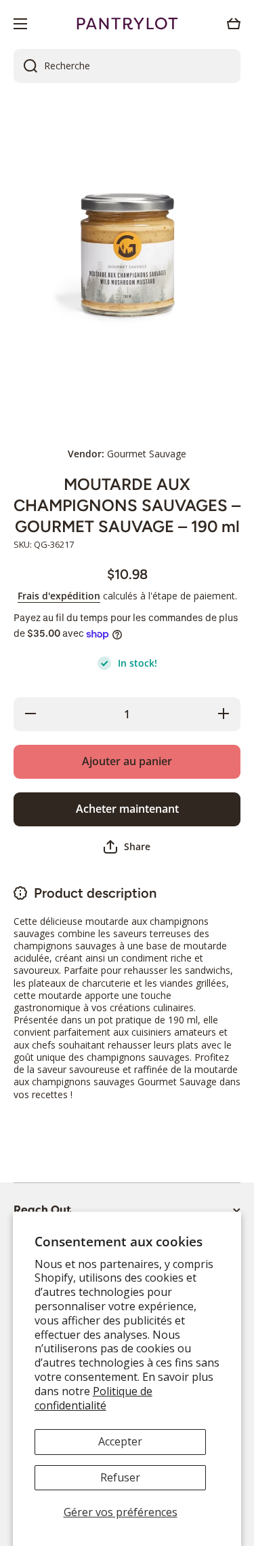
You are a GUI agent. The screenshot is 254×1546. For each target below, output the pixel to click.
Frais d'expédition (59, 596)
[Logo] (127, 24)
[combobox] (127, 66)
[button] (233, 24)
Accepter (120, 1441)
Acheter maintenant (127, 808)
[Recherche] (25, 66)
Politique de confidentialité (93, 1398)
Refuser (120, 1477)
